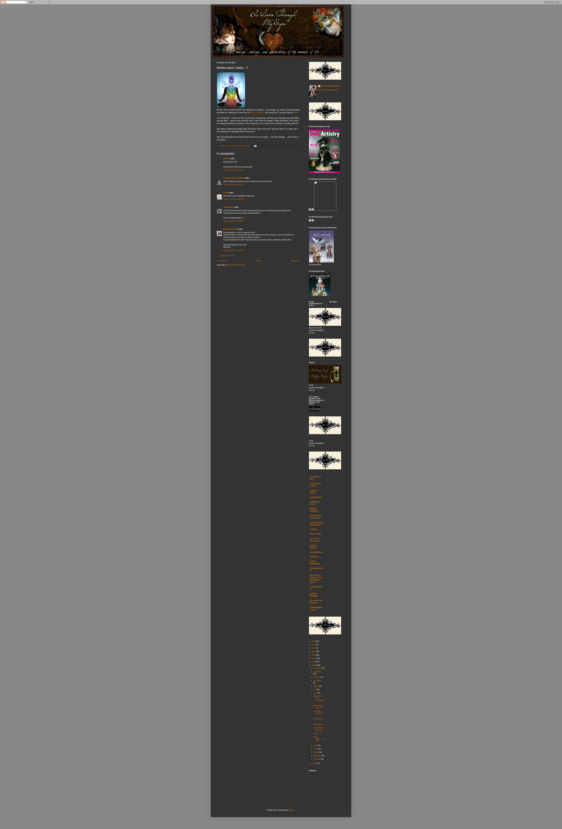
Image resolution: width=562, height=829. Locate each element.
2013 (313, 651)
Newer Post (222, 261)
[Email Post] (255, 146)
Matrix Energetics (257, 112)
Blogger (292, 810)
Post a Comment (226, 256)
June (315, 693)
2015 (313, 645)
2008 (313, 763)
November (317, 672)
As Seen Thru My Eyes (330, 86)
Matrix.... (316, 733)
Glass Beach (318, 724)
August (316, 686)
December (317, 668)
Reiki (296, 112)
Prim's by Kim (315, 534)
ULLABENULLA (316, 552)
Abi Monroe (314, 557)
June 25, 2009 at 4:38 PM (233, 199)
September (317, 681)
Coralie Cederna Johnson (233, 178)
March (316, 752)
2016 (313, 641)
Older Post (295, 261)
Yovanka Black (316, 497)
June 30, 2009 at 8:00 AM (233, 250)
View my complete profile (328, 90)
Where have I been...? (318, 707)
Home (258, 261)
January (316, 759)
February (317, 756)
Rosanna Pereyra (230, 229)
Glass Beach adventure (318, 729)
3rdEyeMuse (228, 207)
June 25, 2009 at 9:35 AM (233, 185)
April (315, 749)
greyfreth (313, 529)
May (315, 745)
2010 (313, 662)
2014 (313, 648)
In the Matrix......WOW (318, 739)
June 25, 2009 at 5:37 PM (233, 221)
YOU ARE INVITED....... (318, 713)
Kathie (226, 193)
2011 (313, 658)
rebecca (226, 158)
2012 (313, 655)
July (315, 690)
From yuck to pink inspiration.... (319, 699)
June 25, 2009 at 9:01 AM (233, 170)
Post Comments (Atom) (236, 265)
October (316, 677)
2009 (313, 665)
